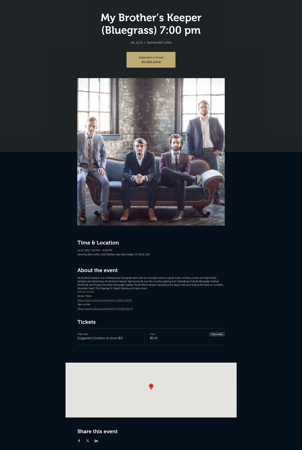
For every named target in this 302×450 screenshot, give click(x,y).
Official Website (85, 292)
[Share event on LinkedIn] (96, 440)
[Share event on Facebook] (79, 440)
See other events (151, 61)
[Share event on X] (87, 440)
